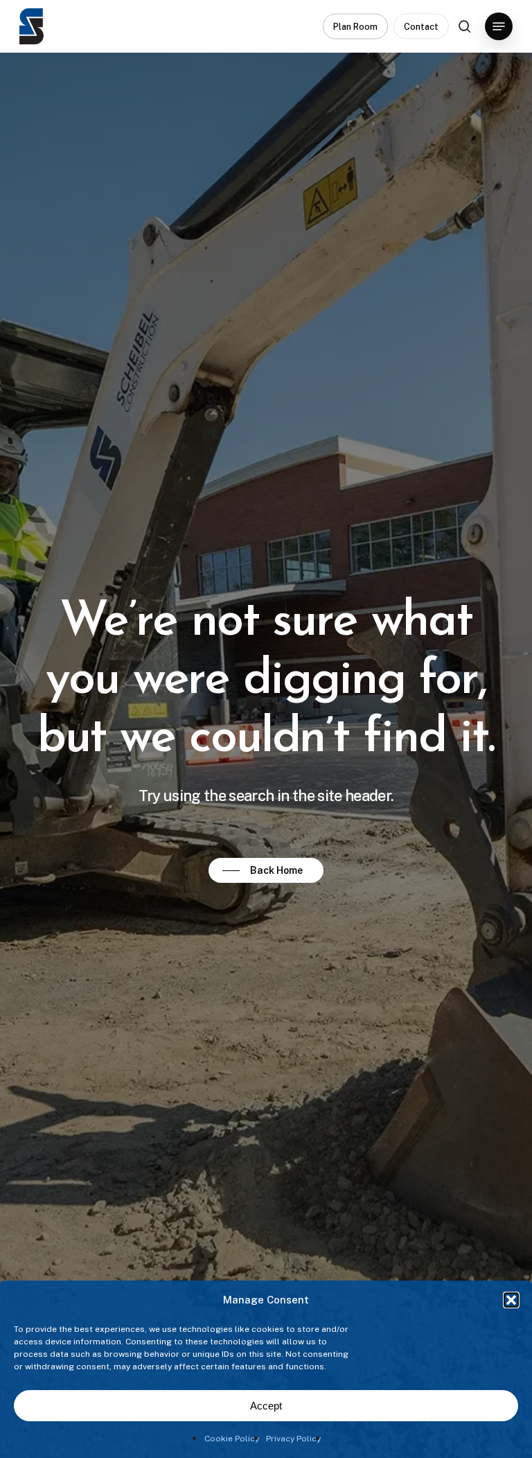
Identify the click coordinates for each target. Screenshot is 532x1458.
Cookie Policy (231, 1438)
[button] (511, 1300)
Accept (266, 1406)
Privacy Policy (293, 1438)
